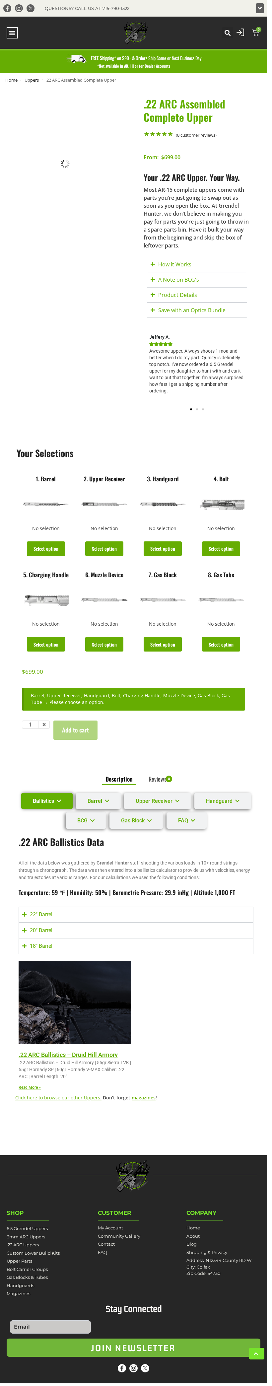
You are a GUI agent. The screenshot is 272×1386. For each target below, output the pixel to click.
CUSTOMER (114, 1213)
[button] (260, 8)
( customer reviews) (196, 135)
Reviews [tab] (159, 779)
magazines (144, 1097)
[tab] (47, 801)
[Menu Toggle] (12, 32)
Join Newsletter (133, 1347)
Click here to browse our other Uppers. (58, 1097)
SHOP (15, 1213)
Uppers (32, 80)
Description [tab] (119, 779)
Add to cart (75, 730)
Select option (46, 548)
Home (11, 80)
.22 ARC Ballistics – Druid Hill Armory (68, 1054)
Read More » (30, 1087)
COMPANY (201, 1213)
